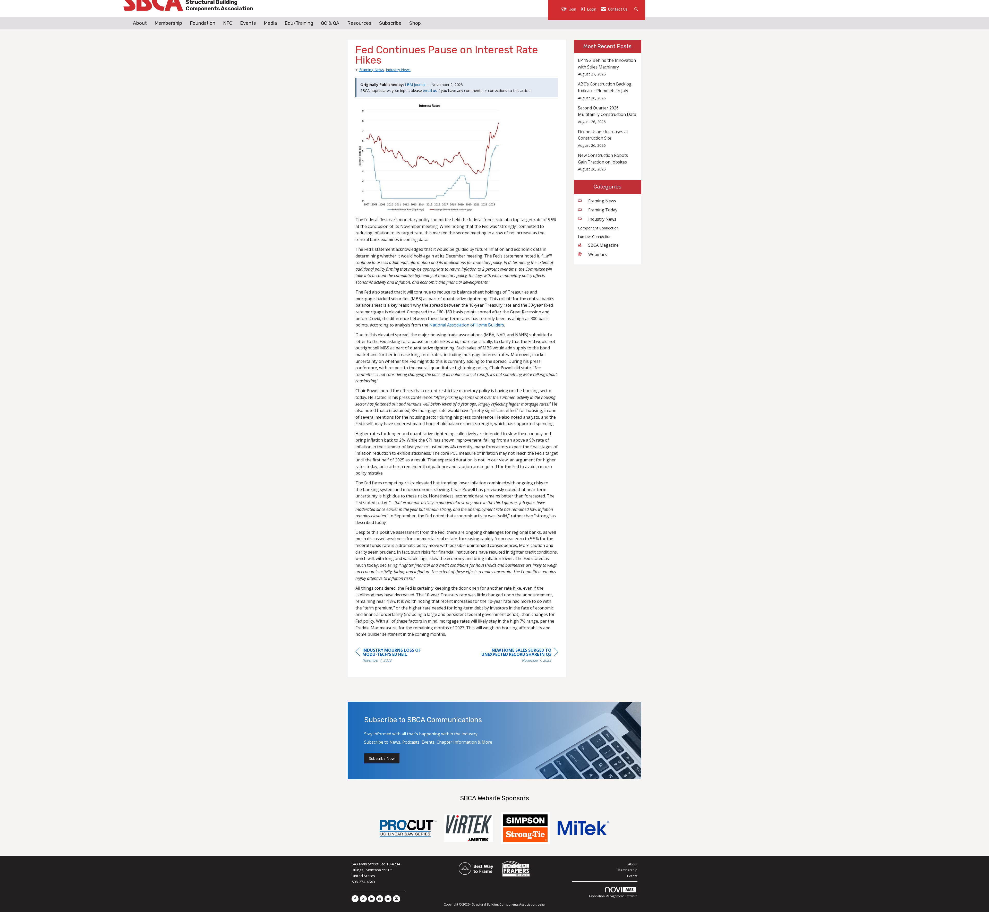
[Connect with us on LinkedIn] (371, 898)
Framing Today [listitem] (602, 210)
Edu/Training (299, 23)
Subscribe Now (382, 758)
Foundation (202, 23)
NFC (227, 23)
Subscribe (390, 23)
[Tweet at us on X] (363, 898)
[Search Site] (637, 9)
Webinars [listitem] (597, 254)
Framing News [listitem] (602, 201)
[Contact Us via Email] (396, 898)
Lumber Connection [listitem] (594, 236)
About (140, 23)
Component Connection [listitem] (598, 228)
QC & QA (330, 23)
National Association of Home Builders (466, 325)
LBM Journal (415, 84)
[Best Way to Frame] (476, 869)
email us (430, 90)
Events (248, 23)
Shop (415, 23)
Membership (168, 23)
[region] (519, 656)
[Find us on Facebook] (355, 898)
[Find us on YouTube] (388, 898)
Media (270, 23)
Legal (541, 904)
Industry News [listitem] (602, 219)
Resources (359, 23)
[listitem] (607, 67)
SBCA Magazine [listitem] (603, 245)
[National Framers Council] (516, 869)
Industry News (398, 69)
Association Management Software (613, 896)
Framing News (371, 69)
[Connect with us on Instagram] (379, 898)
